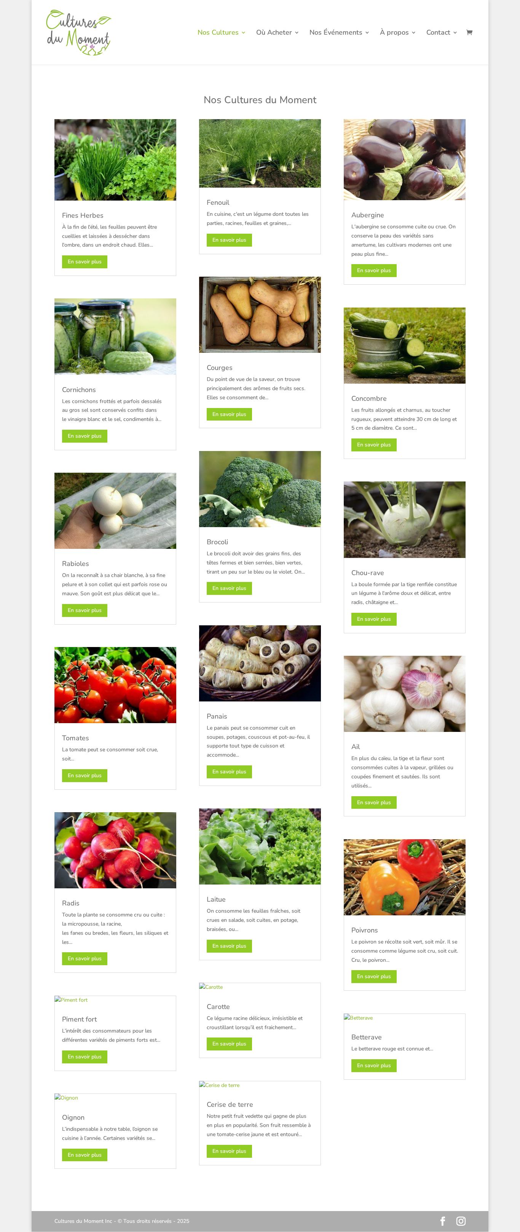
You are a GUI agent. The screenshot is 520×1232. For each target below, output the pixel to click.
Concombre (369, 398)
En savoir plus (85, 261)
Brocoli (217, 542)
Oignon (73, 1117)
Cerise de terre (230, 1104)
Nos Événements (335, 33)
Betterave (366, 1037)
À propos (394, 33)
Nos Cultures (218, 33)
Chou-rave (367, 572)
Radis (71, 903)
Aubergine (367, 215)
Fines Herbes (83, 215)
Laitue (216, 899)
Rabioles (75, 563)
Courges (220, 367)
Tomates (75, 738)
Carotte (218, 1006)
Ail (355, 746)
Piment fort (79, 1019)
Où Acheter (274, 33)
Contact (438, 33)
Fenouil (218, 202)
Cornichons (79, 389)
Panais (217, 716)
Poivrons (364, 930)
